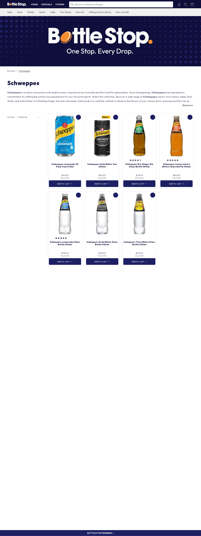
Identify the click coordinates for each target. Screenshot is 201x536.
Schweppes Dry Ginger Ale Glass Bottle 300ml (139, 165)
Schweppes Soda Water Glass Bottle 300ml (102, 243)
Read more (188, 105)
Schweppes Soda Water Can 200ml (102, 165)
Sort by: (11, 117)
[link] (100, 41)
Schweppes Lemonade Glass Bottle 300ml (65, 243)
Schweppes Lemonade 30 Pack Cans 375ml (65, 165)
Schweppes (24, 71)
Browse (11, 71)
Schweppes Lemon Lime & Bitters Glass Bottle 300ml (176, 165)
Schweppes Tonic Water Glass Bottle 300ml (139, 243)
